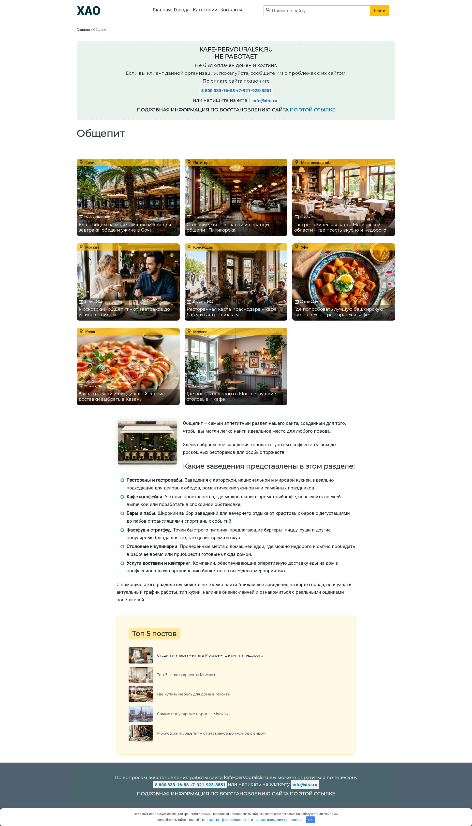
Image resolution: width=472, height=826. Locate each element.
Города (182, 10)
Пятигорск (202, 162)
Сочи (89, 162)
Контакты (231, 10)
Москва (92, 247)
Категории (205, 10)
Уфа (304, 247)
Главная (162, 10)
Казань (91, 331)
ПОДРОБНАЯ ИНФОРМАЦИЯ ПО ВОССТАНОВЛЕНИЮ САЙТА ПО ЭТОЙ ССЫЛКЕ (236, 793)
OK (310, 820)
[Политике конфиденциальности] (225, 820)
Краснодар (202, 247)
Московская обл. (316, 162)
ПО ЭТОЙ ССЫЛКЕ (312, 110)
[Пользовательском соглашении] (278, 820)
